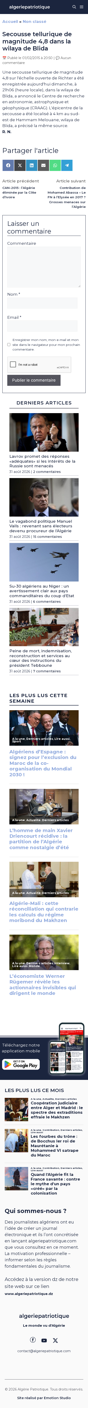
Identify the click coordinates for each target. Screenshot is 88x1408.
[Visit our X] (55, 1340)
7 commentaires (47, 671)
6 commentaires (47, 601)
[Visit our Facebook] (33, 1340)
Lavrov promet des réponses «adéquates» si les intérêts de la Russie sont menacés (42, 461)
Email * (14, 317)
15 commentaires (47, 537)
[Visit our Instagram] (44, 1340)
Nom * (13, 294)
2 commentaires (47, 472)
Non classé (34, 21)
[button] (74, 7)
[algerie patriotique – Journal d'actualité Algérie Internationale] (29, 7)
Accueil (10, 21)
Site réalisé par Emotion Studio (44, 1398)
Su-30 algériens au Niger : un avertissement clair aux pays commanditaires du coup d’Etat (41, 591)
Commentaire (21, 243)
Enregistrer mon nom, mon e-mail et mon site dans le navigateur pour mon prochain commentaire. (46, 344)
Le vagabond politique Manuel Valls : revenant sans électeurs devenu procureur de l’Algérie (40, 526)
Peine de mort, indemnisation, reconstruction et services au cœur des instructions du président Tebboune (40, 658)
